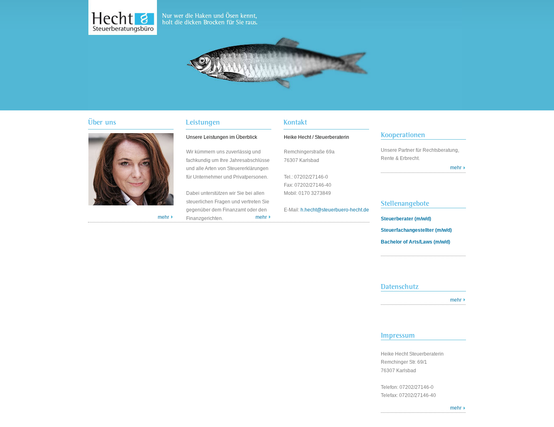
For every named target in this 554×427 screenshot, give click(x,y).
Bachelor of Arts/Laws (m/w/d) (415, 242)
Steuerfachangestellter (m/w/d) (416, 230)
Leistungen (203, 122)
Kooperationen (403, 134)
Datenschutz (400, 286)
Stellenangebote (405, 203)
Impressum (398, 335)
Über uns (102, 122)
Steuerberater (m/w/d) (406, 219)
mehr (163, 217)
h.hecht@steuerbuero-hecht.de (335, 210)
